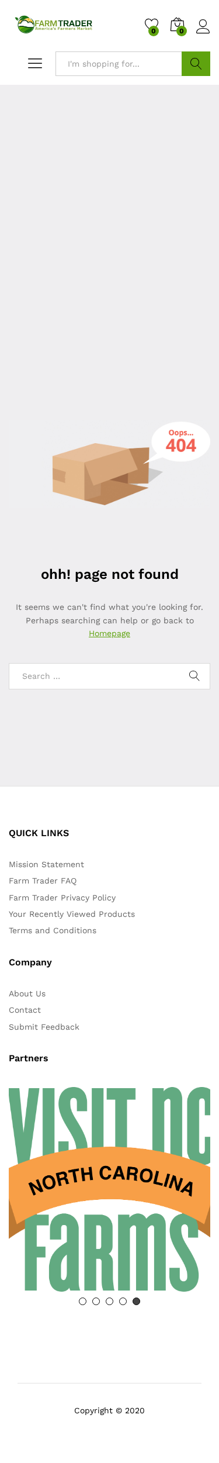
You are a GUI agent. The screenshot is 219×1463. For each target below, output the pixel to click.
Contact (25, 1010)
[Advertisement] (109, 296)
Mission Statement (46, 864)
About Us (27, 993)
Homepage (109, 633)
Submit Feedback (44, 1026)
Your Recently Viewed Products (72, 914)
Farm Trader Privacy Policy (62, 897)
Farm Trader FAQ (43, 880)
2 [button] (96, 1301)
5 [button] (136, 1301)
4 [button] (123, 1301)
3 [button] (109, 1301)
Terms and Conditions (52, 930)
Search (196, 63)
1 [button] (82, 1301)
